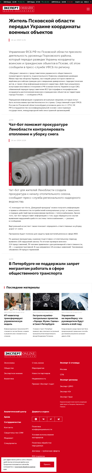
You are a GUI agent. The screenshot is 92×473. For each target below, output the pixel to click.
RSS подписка (38, 456)
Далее (11, 120)
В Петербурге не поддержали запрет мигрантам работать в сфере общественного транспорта (44, 268)
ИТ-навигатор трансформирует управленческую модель (13, 319)
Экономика (9, 363)
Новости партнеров (41, 373)
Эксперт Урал (66, 397)
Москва (63, 369)
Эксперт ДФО (66, 386)
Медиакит (8, 438)
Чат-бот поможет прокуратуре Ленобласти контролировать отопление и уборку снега (38, 129)
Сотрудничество (12, 422)
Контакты (8, 427)
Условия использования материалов (43, 436)
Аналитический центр (15, 412)
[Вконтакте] (43, 419)
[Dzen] (36, 419)
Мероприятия (9, 312)
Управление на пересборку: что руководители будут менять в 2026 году (73, 319)
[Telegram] (58, 419)
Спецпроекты (10, 443)
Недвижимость (39, 378)
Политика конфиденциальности (42, 428)
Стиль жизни (38, 363)
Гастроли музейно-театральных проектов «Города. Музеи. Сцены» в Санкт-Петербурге (46, 319)
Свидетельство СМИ (13, 433)
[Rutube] (51, 419)
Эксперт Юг (65, 391)
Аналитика (9, 378)
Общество (9, 368)
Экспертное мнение (13, 373)
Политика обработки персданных (41, 444)
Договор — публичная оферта (46, 451)
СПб (62, 374)
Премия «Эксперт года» (43, 384)
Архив (7, 417)
